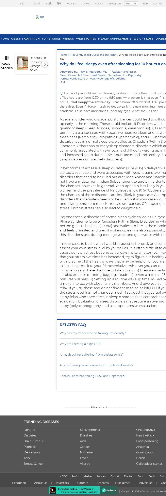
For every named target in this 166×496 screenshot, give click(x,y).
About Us (40, 483)
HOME (4, 38)
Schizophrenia (90, 430)
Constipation (145, 452)
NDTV (23, 3)
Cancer (85, 447)
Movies (101, 476)
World (36, 3)
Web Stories (86, 38)
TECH (144, 3)
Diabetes (30, 435)
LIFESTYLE (114, 3)
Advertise (145, 483)
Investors (62, 483)
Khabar (87, 476)
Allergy (85, 464)
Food (141, 476)
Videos (68, 38)
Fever (84, 458)
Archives (103, 483)
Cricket (85, 3)
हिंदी (59, 3)
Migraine (86, 452)
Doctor (128, 476)
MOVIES (71, 3)
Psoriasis (30, 447)
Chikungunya (145, 430)
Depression (32, 452)
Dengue (29, 430)
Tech (152, 476)
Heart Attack (145, 435)
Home (63, 54)
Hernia (141, 458)
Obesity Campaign (25, 38)
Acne (27, 458)
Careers (82, 483)
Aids (83, 441)
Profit (48, 3)
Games (157, 3)
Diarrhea (86, 435)
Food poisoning (147, 441)
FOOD (99, 3)
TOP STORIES (51, 38)
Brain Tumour (34, 441)
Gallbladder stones (149, 464)
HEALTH (131, 3)
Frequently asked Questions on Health (93, 54)
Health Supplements (115, 38)
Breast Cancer (34, 464)
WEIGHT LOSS (144, 38)
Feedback (19, 483)
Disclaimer (123, 483)
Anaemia (142, 447)
